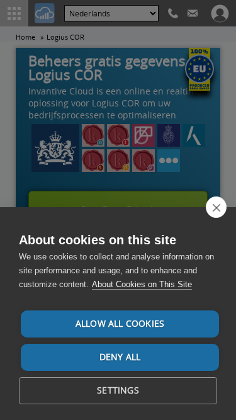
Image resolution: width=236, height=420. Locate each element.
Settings (118, 390)
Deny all (120, 357)
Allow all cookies (120, 323)
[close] (216, 207)
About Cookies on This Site (142, 284)
